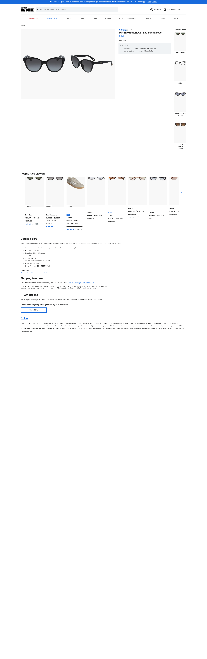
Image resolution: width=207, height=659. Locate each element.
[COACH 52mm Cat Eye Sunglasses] (180, 134)
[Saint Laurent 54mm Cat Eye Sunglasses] (180, 42)
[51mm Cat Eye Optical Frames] (96, 191)
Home (162, 18)
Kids (95, 18)
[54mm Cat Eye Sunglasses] (180, 103)
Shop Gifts (33, 310)
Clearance (33, 18)
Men (82, 18)
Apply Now (152, 2)
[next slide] (181, 186)
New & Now (52, 18)
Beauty (148, 18)
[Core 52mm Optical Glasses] (180, 72)
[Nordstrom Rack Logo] (27, 9)
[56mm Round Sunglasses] (158, 191)
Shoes (108, 18)
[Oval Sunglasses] (117, 191)
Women (69, 18)
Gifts (175, 18)
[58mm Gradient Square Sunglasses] (178, 191)
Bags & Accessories (127, 18)
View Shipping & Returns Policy (81, 283)
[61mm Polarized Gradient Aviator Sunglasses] (137, 191)
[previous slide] (23, 186)
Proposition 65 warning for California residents (40, 273)
